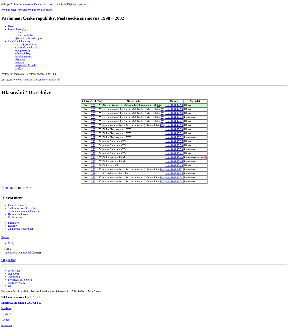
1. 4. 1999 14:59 (174, 125)
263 (93, 113)
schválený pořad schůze (27, 47)
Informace (13, 222)
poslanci (19, 32)
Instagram (6, 325)
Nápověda (13, 273)
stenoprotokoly (22, 50)
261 (93, 105)
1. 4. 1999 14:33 (174, 105)
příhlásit (11, 260)
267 (93, 129)
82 (162, 109)
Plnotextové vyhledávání (18, 252)
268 (93, 133)
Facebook (6, 314)
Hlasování (54, 79)
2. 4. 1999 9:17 (174, 169)
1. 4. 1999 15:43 (174, 157)
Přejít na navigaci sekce (39, 9)
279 (93, 177)
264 (93, 117)
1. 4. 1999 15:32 (174, 133)
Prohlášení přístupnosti (20, 279)
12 (12, 187)
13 (15, 187)
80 (158, 105)
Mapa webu (14, 270)
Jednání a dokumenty (19, 41)
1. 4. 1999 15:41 (174, 153)
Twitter (5, 319)
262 (93, 109)
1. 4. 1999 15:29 (174, 129)
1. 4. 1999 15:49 (174, 165)
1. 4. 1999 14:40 (174, 117)
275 (93, 161)
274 (93, 157)
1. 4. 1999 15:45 (174, 161)
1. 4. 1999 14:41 (174, 121)
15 (20, 187)
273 (93, 153)
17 (25, 187)
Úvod (11, 26)
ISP (3, 260)
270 (93, 141)
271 (93, 145)
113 (162, 125)
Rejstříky (13, 225)
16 (23, 187)
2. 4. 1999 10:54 (174, 173)
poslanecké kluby (24, 35)
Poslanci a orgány (17, 29)
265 (93, 121)
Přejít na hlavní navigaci (14, 9)
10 (7, 187)
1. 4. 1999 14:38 (174, 109)
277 (93, 169)
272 (93, 149)
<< (2, 187)
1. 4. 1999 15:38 (174, 145)
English (5, 237)
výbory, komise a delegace (28, 38)
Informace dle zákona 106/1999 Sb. (21, 302)
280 (93, 181)
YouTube (6, 308)
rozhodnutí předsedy (25, 65)
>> (29, 187)
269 (93, 137)
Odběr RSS (14, 276)
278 (93, 173)
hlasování (20, 59)
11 (9, 187)
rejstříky (19, 68)
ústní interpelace (23, 56)
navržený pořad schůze (27, 44)
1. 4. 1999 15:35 (174, 141)
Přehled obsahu (16, 205)
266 (93, 125)
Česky (11, 243)
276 (93, 165)
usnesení (19, 62)
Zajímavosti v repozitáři (20, 228)
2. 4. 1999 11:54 (174, 177)
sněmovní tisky (22, 53)
